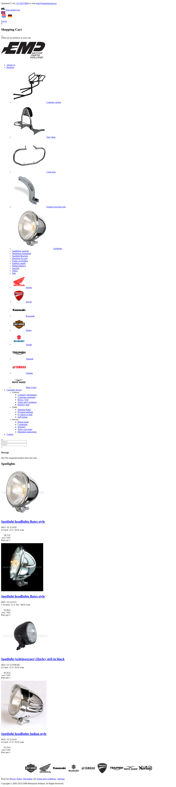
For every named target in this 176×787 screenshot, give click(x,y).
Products (10, 67)
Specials (15, 268)
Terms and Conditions (27, 402)
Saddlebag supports (20, 251)
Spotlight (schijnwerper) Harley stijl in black (32, 659)
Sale (14, 273)
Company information (27, 395)
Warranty (22, 427)
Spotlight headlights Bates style (23, 521)
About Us (11, 65)
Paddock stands (19, 263)
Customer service (14, 390)
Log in (4, 21)
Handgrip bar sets (19, 258)
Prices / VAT (23, 400)
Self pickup (23, 417)
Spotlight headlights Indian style (23, 734)
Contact (10, 434)
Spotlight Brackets (20, 256)
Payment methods (25, 412)
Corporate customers (26, 397)
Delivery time (23, 405)
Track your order (25, 429)
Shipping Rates (24, 409)
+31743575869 (22, 3)
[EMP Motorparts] (23, 60)
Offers (15, 271)
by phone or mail (25, 414)
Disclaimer (28, 779)
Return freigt (23, 422)
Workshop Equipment (21, 253)
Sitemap (61, 779)
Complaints (23, 424)
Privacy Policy (16, 779)
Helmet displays (19, 266)
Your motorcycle (12, 10)
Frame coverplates (20, 261)
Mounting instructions (27, 432)
